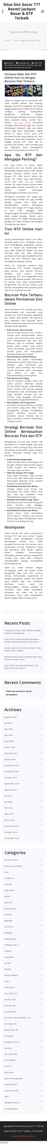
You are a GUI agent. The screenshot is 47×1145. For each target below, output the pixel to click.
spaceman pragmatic (14, 1078)
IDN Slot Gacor (20, 65)
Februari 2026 (11, 753)
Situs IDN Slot (19, 67)
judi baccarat (10, 908)
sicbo (7, 981)
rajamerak (9, 957)
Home (8, 40)
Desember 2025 (12, 765)
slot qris (8, 1048)
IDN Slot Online (22, 122)
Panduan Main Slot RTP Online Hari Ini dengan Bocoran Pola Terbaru (20, 77)
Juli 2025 (8, 795)
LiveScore (9, 926)
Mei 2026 (9, 735)
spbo (7, 1096)
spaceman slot (11, 1084)
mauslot (8, 951)
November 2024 (12, 826)
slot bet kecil (10, 1011)
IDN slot (29, 181)
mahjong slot (10, 939)
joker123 (9, 902)
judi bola (8, 914)
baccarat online (11, 860)
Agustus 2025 (11, 789)
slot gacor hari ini (12, 1042)
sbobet (8, 969)
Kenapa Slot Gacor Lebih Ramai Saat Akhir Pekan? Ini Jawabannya (23, 631)
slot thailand (10, 1060)
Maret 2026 (10, 747)
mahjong (8, 933)
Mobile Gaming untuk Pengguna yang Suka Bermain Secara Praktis (23, 658)
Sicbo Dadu (9, 987)
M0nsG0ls (10, 63)
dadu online (10, 890)
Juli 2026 (8, 723)
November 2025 (12, 771)
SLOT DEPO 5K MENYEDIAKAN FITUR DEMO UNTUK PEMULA (21, 666)
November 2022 (12, 838)
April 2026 (9, 741)
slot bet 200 (10, 1005)
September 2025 (12, 783)
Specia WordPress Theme (23, 1136)
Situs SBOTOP (11, 993)
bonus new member (13, 866)
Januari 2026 (10, 759)
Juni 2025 (9, 802)
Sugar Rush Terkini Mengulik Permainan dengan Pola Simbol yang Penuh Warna (22, 640)
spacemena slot (12, 1090)
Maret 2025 (10, 820)
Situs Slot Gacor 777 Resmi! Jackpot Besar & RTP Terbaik (21, 11)
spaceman (9, 1072)
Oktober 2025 (11, 777)
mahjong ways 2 (12, 945)
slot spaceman (11, 1054)
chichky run (9, 878)
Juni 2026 (9, 729)
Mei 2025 (9, 808)
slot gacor (9, 1036)
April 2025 (9, 814)
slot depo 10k (11, 1023)
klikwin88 (8, 920)
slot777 (8, 1066)
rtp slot (8, 963)
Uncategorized (23, 63)
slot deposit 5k (11, 1029)
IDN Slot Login (32, 65)
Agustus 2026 (11, 717)
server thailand (11, 975)
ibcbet (7, 896)
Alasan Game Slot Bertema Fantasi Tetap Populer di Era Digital (23, 649)
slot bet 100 (10, 999)
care (6, 872)
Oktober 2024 (11, 832)
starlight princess (12, 1102)
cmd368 (8, 884)
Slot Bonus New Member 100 (18, 1017)
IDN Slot (11, 65)
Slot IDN (28, 67)
